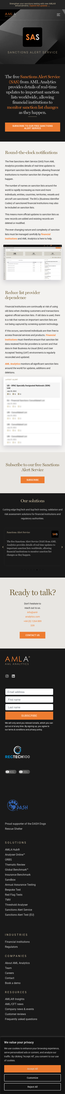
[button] (3, 547)
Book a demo (12, 983)
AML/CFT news (14, 1004)
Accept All (32, 1068)
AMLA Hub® (12, 849)
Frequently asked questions (21, 1019)
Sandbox (10, 879)
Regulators (11, 946)
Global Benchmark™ (16, 869)
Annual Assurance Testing (20, 884)
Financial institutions (17, 941)
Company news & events (19, 1009)
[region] (32, 1065)
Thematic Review (15, 864)
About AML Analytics (17, 963)
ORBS (8, 859)
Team (8, 968)
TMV (8, 899)
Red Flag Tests (13, 894)
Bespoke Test (13, 889)
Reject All (33, 1086)
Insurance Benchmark (17, 874)
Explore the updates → (40, 6)
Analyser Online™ (15, 854)
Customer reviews (15, 1014)
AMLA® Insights (14, 999)
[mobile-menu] (58, 15)
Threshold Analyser (16, 904)
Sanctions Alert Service (18, 909)
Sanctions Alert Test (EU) (19, 914)
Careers (9, 973)
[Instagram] (7, 676)
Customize (32, 1077)
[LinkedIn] (13, 676)
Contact (9, 978)
